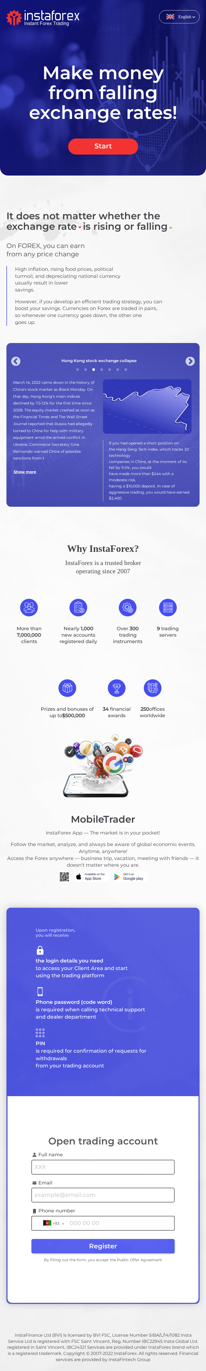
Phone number (56, 1211)
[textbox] (52, 1224)
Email (45, 1183)
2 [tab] (85, 369)
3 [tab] (93, 369)
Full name (50, 1155)
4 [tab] (101, 369)
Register (103, 1246)
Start (103, 146)
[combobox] (52, 1222)
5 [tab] (109, 369)
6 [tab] (117, 369)
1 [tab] (77, 369)
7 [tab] (125, 369)
